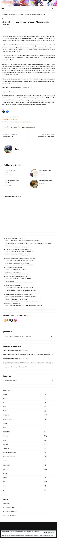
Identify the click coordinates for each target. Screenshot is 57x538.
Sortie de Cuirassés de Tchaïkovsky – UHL (17, 254)
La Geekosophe (14, 251)
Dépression (14, 127)
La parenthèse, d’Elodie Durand (10, 119)
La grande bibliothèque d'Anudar (19, 301)
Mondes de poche (15, 260)
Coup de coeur (7, 419)
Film (4, 440)
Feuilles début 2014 (8, 137)
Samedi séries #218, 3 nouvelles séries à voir (18, 249)
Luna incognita (9, 281)
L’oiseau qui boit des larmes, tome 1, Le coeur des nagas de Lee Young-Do (31, 354)
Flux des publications (9, 507)
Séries (5, 477)
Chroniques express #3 (46, 181)
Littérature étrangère (9, 452)
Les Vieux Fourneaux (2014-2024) (15, 238)
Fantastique (6, 432)
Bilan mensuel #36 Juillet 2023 (10, 117)
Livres (5, 461)
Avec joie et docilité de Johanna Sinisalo (17, 263)
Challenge (6, 415)
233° (11, 269)
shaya (9, 174)
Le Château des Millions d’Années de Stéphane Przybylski (17, 122)
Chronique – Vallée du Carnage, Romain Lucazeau (20, 258)
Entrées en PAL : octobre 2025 (14, 285)
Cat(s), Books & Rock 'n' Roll (17, 240)
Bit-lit (5, 411)
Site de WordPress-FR (9, 515)
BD (8, 14)
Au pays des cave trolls (16, 296)
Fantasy (5, 436)
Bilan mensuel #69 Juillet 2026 (19, 350)
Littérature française (9, 457)
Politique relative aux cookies (46, 535)
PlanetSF (5, 469)
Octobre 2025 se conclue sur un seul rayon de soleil (20, 290)
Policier (5, 473)
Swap (5, 486)
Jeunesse (6, 448)
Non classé (6, 465)
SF (4, 482)
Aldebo (12, 256)
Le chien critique (14, 283)
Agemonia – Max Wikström (13, 272)
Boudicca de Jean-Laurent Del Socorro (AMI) (18, 294)
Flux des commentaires (10, 511)
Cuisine (5, 423)
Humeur (5, 444)
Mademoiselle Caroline (28, 127)
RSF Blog (12, 247)
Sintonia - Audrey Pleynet (13, 303)
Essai (4, 427)
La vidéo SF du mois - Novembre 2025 (16, 299)
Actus (5, 394)
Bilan (4, 407)
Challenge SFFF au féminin (46, 137)
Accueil (4, 14)
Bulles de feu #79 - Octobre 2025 (15, 267)
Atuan (5, 398)
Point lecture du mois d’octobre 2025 (16, 276)
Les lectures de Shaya (28, 3)
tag (4, 490)
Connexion (6, 503)
